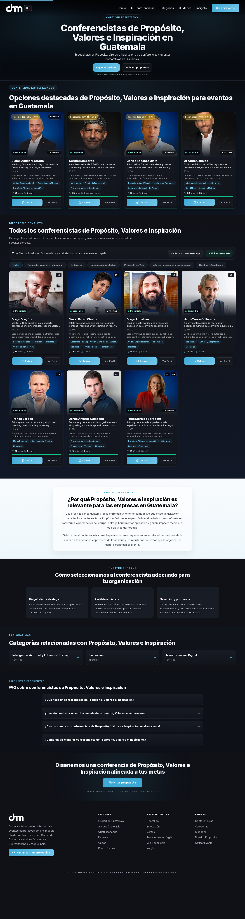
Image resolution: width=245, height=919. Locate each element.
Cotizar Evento (225, 8)
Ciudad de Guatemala (111, 820)
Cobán (102, 842)
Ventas (151, 831)
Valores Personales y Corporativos (172, 265)
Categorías (166, 8)
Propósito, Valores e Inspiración (45, 265)
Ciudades (185, 8)
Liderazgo (77, 265)
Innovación (153, 826)
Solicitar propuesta (137, 67)
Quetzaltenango (107, 831)
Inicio (122, 8)
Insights (201, 8)
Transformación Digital (160, 837)
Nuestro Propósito (206, 837)
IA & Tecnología (156, 842)
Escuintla (103, 837)
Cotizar (29, 202)
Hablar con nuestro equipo (186, 253)
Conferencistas (144, 8)
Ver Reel (55, 153)
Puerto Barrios (106, 848)
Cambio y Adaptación (211, 265)
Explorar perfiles (106, 67)
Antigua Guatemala (109, 826)
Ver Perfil (52, 202)
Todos (16, 265)
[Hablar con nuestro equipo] (235, 897)
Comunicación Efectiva (103, 265)
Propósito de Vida (134, 265)
